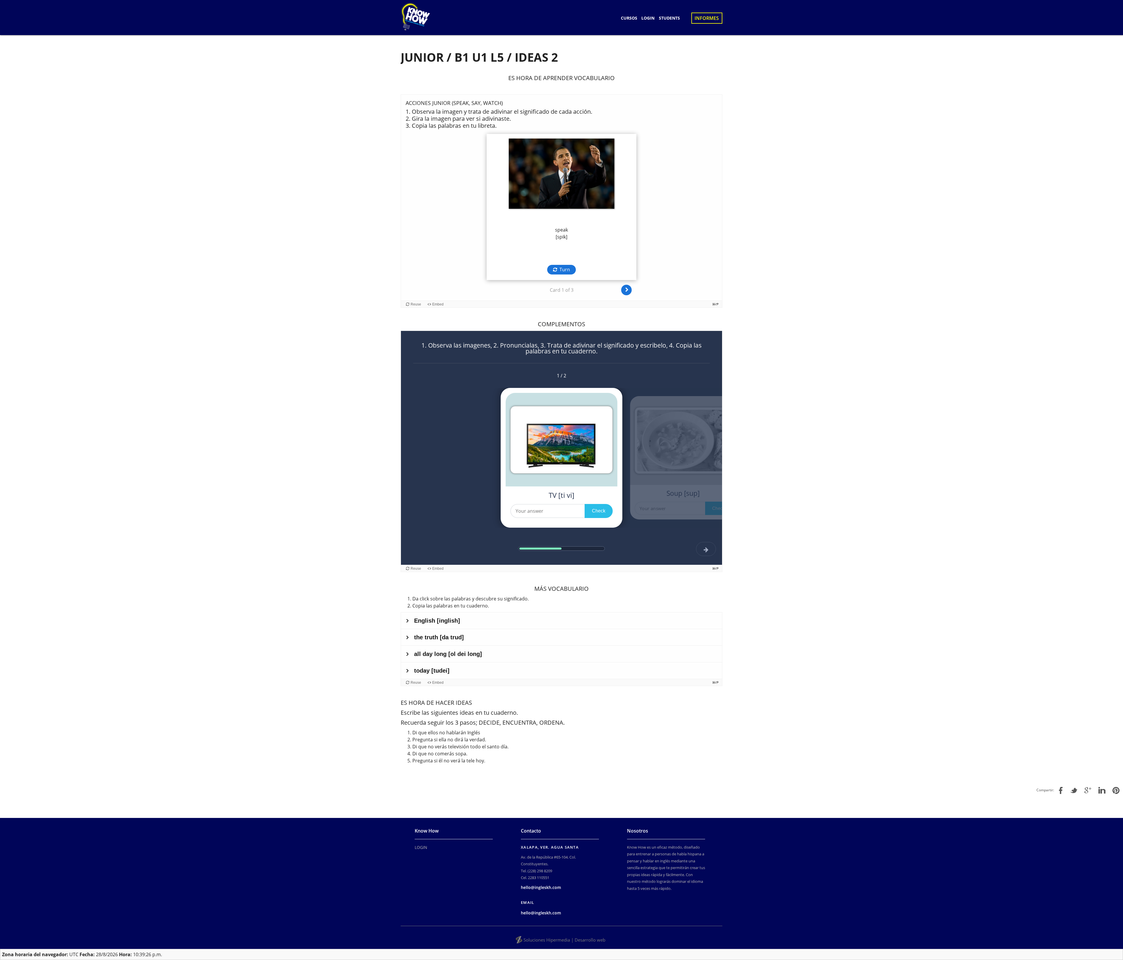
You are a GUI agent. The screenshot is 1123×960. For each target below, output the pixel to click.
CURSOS (629, 18)
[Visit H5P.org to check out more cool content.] (715, 304)
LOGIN (647, 18)
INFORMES (707, 18)
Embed (438, 304)
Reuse (416, 304)
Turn (564, 269)
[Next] (626, 290)
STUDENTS (669, 18)
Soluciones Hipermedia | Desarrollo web (564, 940)
